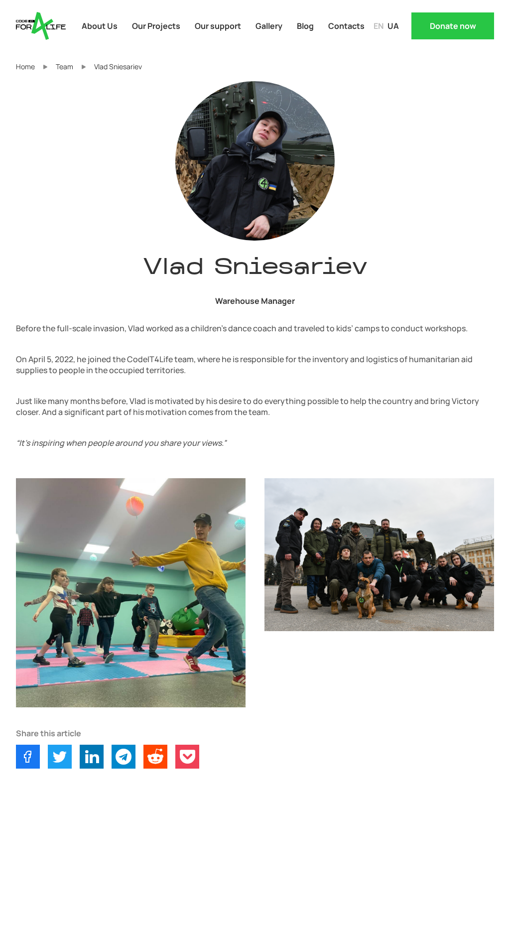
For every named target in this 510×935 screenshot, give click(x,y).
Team (64, 66)
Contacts (346, 25)
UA (393, 25)
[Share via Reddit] (155, 757)
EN (378, 25)
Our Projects (156, 25)
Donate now (453, 25)
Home (25, 66)
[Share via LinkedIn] (92, 757)
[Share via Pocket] (187, 757)
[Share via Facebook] (28, 757)
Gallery (268, 25)
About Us (100, 25)
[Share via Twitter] (60, 757)
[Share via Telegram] (123, 757)
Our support (218, 25)
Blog (305, 25)
